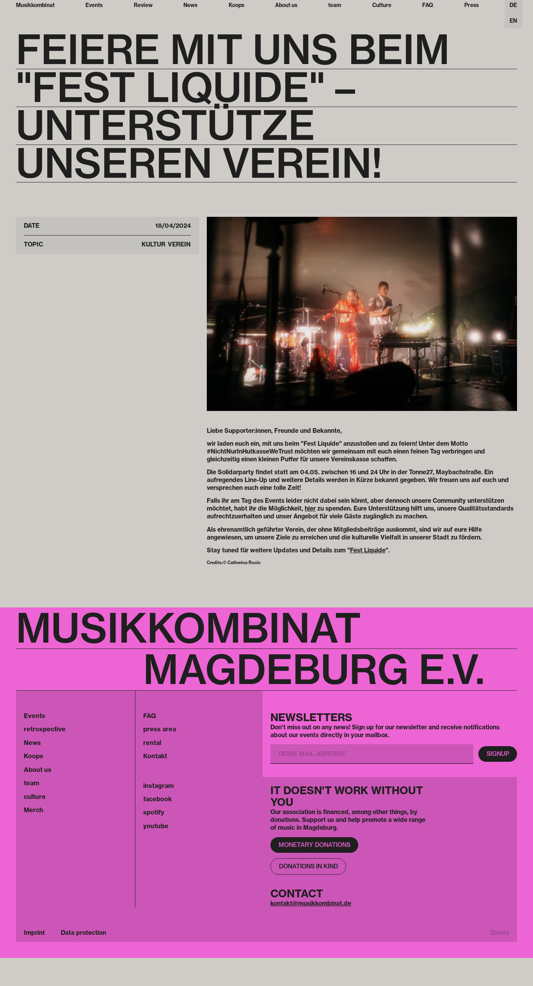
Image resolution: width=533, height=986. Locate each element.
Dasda (500, 932)
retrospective (45, 729)
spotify (153, 812)
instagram (158, 786)
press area (159, 729)
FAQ (149, 716)
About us (38, 769)
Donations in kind (308, 866)
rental (152, 743)
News (32, 743)
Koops (33, 756)
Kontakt (155, 756)
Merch (33, 810)
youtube (156, 826)
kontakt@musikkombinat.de (310, 903)
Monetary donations (314, 844)
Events (34, 716)
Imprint (34, 932)
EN (513, 20)
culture (35, 796)
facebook (157, 799)
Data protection (83, 932)
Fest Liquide (368, 550)
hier (310, 508)
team (31, 783)
